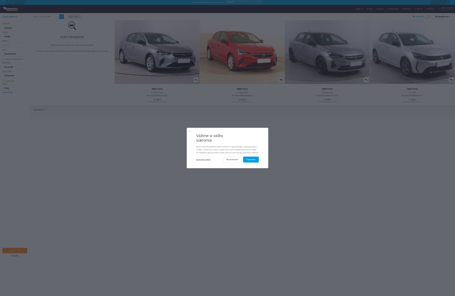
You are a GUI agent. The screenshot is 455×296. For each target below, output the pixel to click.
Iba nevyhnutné (232, 160)
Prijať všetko (251, 160)
